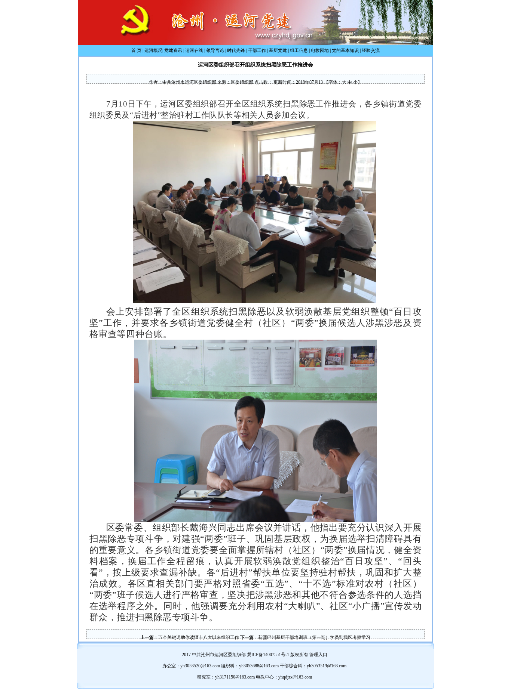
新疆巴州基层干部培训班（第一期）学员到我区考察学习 (314, 637)
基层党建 (278, 50)
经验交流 (371, 50)
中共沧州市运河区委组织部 (189, 82)
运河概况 (153, 50)
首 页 (136, 50)
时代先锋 (236, 50)
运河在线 (194, 50)
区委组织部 (242, 82)
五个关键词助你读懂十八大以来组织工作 (198, 637)
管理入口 (318, 654)
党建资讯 (173, 50)
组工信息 (299, 50)
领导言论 (215, 50)
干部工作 (257, 50)
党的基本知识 (345, 50)
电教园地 (320, 50)
